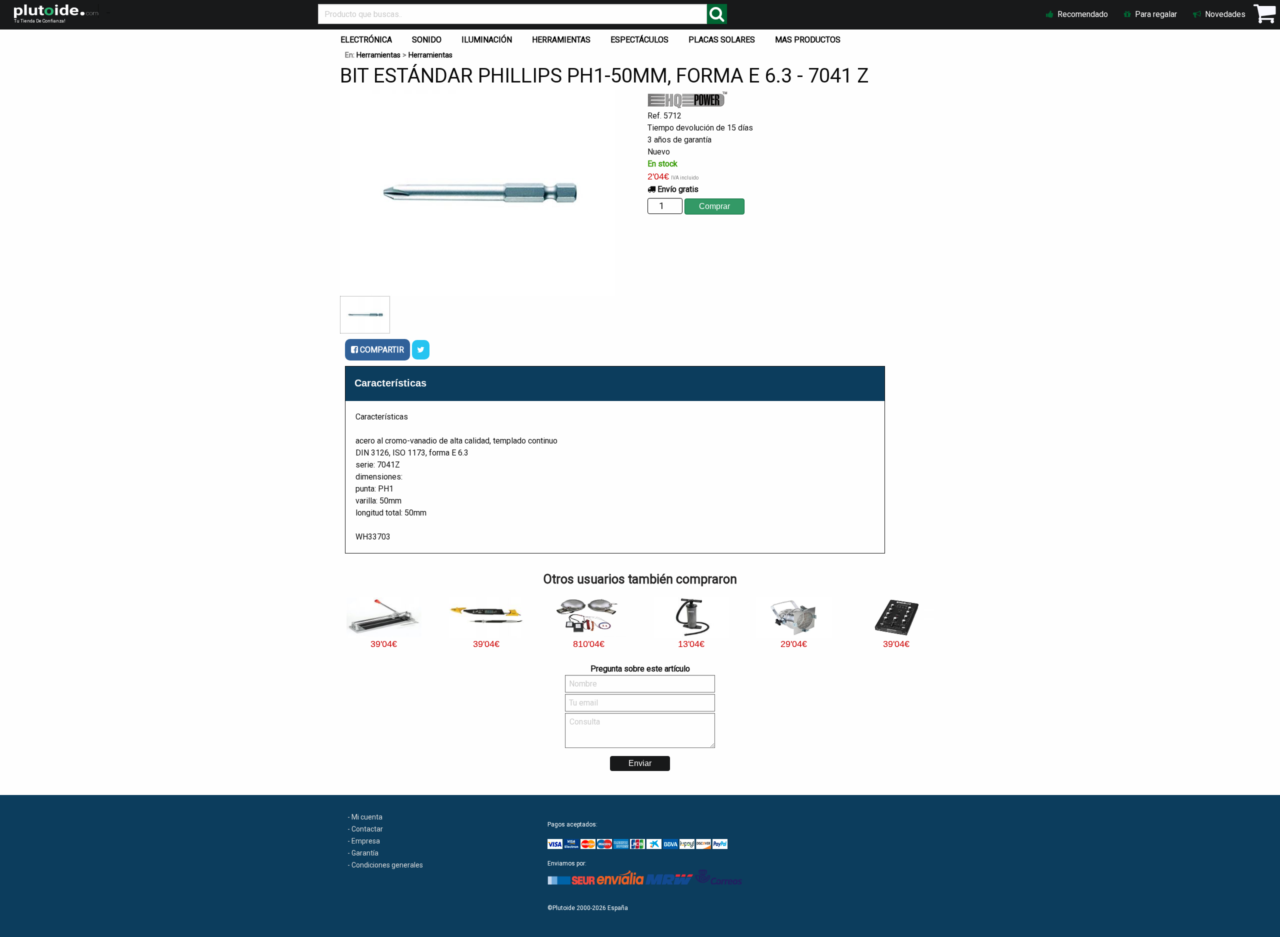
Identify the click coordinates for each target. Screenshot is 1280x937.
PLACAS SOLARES (721, 39)
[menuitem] (368, 38)
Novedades (1224, 14)
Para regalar (1155, 14)
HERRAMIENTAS (561, 39)
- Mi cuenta (365, 817)
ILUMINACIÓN (487, 39)
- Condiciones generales (385, 865)
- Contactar (365, 829)
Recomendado (1082, 14)
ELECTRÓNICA (366, 39)
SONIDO (427, 39)
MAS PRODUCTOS (807, 39)
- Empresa (364, 841)
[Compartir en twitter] (421, 350)
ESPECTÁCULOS (639, 39)
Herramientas (378, 55)
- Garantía (363, 853)
